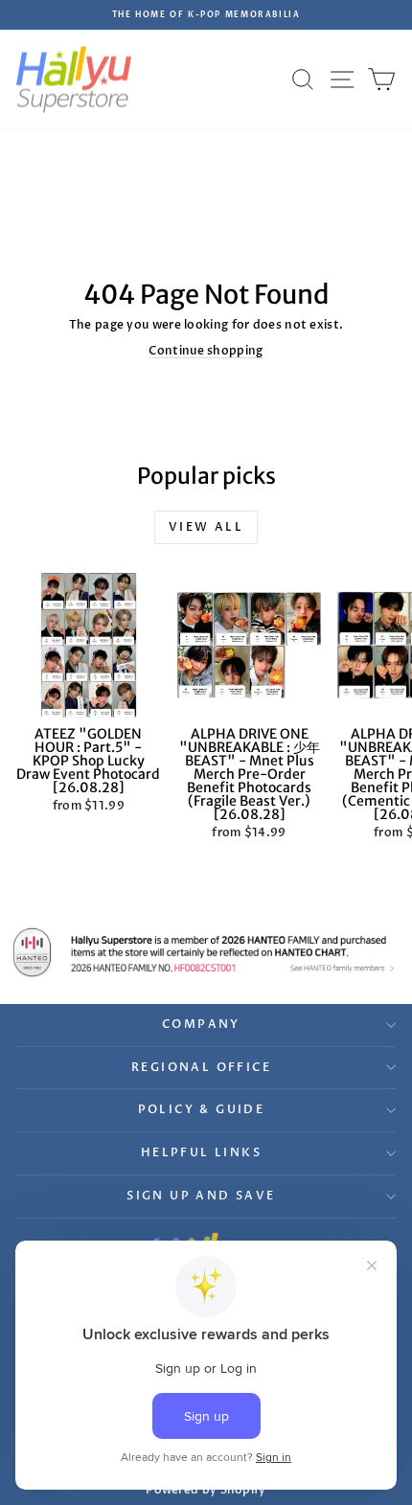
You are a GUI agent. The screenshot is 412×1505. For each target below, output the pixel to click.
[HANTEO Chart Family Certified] (206, 952)
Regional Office (201, 1067)
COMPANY (201, 1024)
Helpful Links (201, 1152)
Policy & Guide (201, 1109)
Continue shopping (206, 350)
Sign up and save (200, 1195)
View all (206, 527)
